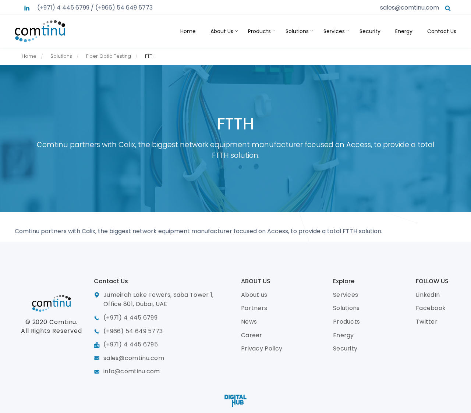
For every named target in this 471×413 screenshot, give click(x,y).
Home (188, 31)
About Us (221, 31)
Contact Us (441, 31)
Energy (403, 31)
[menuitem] (34, 56)
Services (334, 31)
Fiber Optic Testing (108, 56)
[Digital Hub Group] (235, 400)
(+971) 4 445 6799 (63, 7)
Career (251, 335)
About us (254, 295)
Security (370, 31)
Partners (254, 308)
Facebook (431, 308)
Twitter (427, 321)
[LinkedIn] (27, 7)
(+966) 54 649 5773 (124, 7)
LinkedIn (428, 295)
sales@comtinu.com (409, 7)
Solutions (297, 31)
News (249, 321)
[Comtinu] (40, 30)
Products (259, 31)
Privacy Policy (261, 348)
